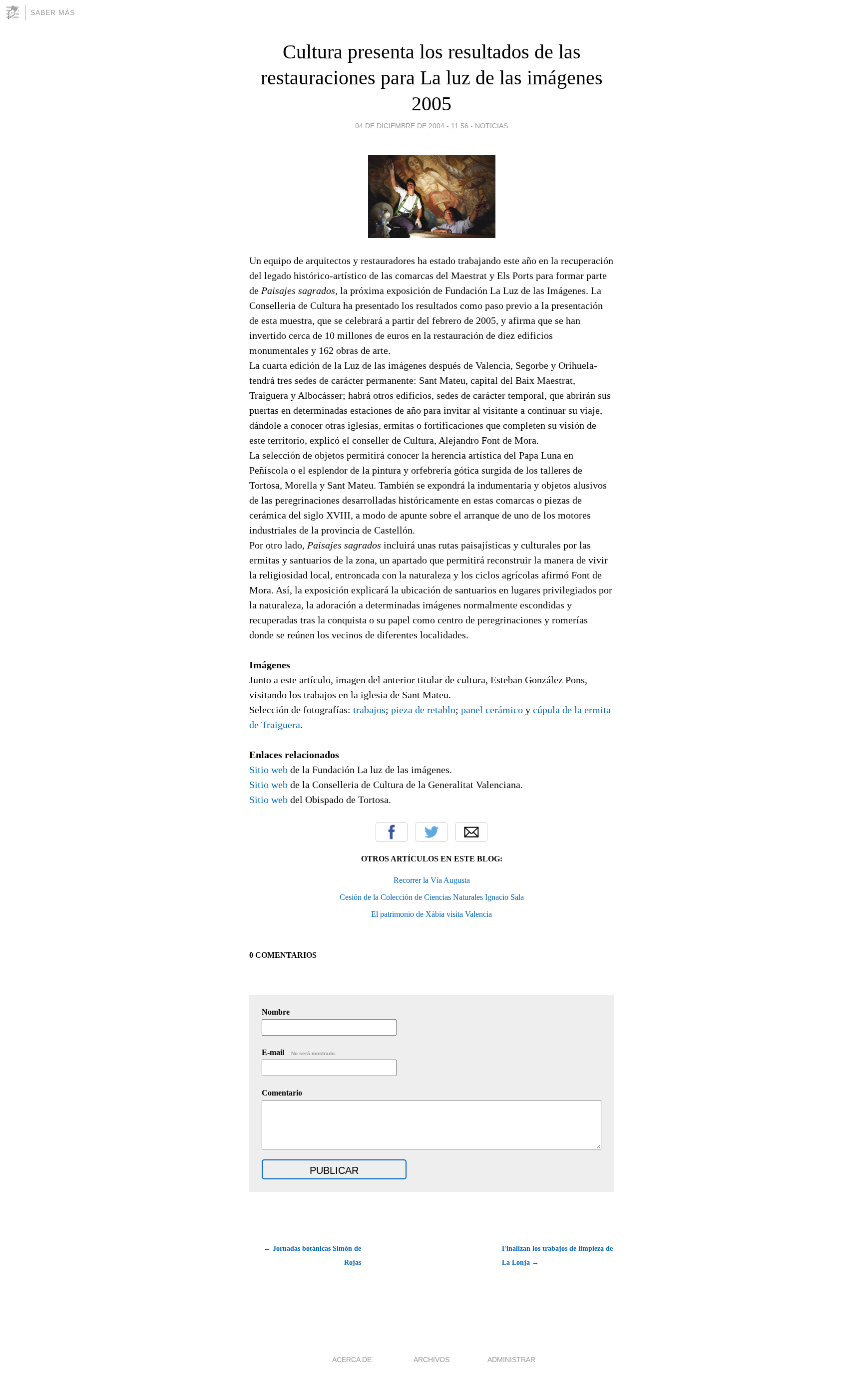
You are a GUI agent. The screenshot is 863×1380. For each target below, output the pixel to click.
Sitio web (268, 769)
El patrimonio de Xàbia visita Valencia (431, 914)
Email (471, 832)
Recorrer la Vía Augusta (432, 880)
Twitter (431, 832)
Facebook (392, 832)
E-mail (299, 1052)
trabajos (369, 709)
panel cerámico (492, 709)
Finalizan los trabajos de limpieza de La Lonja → (557, 1255)
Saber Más (52, 12)
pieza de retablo (423, 709)
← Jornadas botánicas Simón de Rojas (312, 1255)
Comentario (282, 1093)
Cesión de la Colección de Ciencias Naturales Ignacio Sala (432, 897)
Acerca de (352, 1360)
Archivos (431, 1360)
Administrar (511, 1360)
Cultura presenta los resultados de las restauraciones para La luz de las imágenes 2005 (432, 77)
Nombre (276, 1012)
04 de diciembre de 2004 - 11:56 (411, 126)
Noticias (491, 126)
